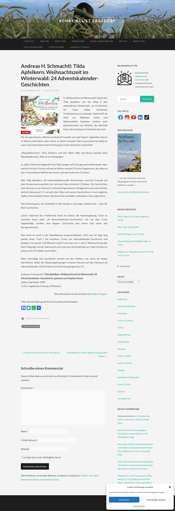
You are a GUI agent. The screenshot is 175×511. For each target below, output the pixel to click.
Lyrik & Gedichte (124, 363)
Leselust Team (51, 90)
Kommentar (27, 387)
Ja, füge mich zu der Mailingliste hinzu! (42, 457)
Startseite (29, 41)
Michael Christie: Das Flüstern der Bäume (40, 352)
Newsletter (139, 41)
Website (25, 449)
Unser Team (60, 41)
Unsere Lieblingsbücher (101, 41)
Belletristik (122, 299)
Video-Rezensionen (33, 47)
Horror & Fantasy (125, 320)
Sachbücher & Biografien (128, 377)
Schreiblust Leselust (87, 21)
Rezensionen (78, 41)
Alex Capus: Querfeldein (128, 227)
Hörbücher (31, 318)
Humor (120, 327)
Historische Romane (126, 306)
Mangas (121, 370)
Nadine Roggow (99, 293)
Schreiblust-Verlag (79, 47)
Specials (123, 41)
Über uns (44, 41)
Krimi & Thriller (124, 356)
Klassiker (121, 349)
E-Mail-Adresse (29, 440)
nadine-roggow (31, 326)
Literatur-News (56, 47)
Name (24, 431)
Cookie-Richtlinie (139, 506)
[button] (170, 487)
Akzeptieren (124, 500)
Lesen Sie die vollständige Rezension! (133, 192)
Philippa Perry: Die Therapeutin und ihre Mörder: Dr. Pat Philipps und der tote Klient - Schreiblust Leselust (134, 479)
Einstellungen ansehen (156, 500)
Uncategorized (124, 398)
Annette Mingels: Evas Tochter (130, 234)
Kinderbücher (43, 318)
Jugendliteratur (124, 334)
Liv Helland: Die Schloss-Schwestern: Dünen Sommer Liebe (133, 419)
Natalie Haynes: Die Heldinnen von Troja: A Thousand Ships (135, 451)
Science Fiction (124, 384)
